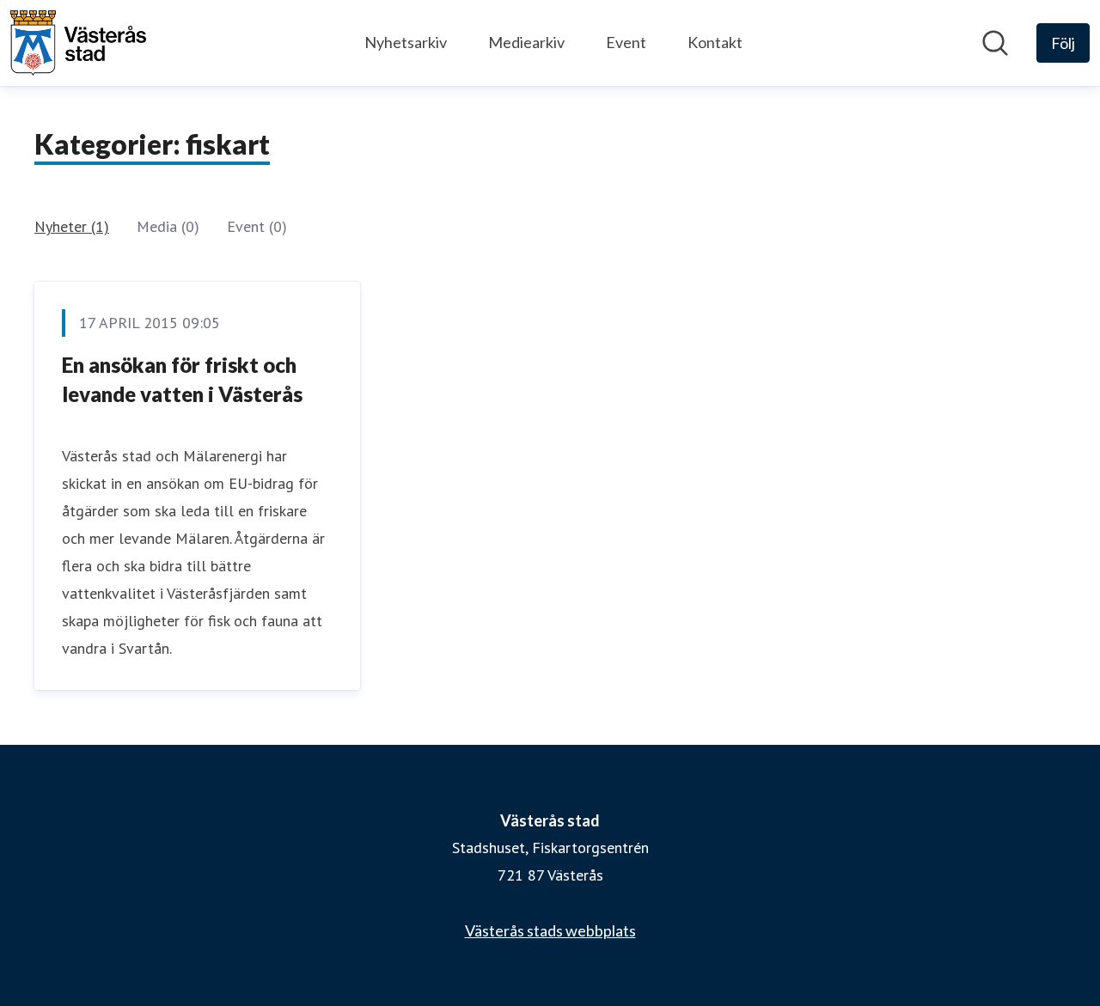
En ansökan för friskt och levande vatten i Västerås (182, 379)
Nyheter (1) (71, 226)
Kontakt (715, 42)
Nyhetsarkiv (405, 42)
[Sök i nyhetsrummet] (995, 43)
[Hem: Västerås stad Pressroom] (78, 43)
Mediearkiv (526, 42)
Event (626, 42)
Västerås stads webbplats (550, 930)
